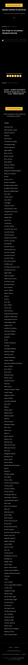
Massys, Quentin (9, 436)
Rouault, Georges (9, 529)
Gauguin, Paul (8, 325)
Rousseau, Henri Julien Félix (12, 532)
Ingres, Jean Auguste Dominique (13, 363)
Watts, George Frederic (10, 634)
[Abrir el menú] (14, 17)
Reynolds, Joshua (9, 512)
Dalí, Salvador (8, 244)
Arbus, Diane (7, 138)
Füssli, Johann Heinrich (10, 319)
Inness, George (8, 366)
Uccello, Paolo (8, 588)
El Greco (6, 299)
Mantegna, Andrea (9, 424)
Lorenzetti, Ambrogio (10, 401)
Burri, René (7, 194)
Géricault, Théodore (10, 331)
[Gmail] (20, 76)
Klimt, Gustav (8, 386)
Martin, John (7, 430)
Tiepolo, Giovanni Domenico (12, 573)
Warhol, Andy (8, 626)
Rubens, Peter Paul (9, 535)
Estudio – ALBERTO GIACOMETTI (14, 90)
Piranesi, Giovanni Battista (11, 483)
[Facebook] (8, 76)
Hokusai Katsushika (9, 357)
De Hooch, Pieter (9, 258)
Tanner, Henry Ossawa (10, 567)
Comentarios (8, 223)
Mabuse (6, 407)
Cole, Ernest (7, 220)
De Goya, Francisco (9, 255)
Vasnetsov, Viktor (9, 617)
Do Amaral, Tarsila (9, 281)
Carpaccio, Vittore (9, 206)
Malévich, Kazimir (9, 416)
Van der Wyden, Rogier (10, 599)
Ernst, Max (7, 302)
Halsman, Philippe (9, 351)
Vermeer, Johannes (9, 623)
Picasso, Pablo (8, 480)
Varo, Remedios (8, 614)
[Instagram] (18, 76)
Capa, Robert (8, 200)
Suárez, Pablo (8, 564)
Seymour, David (8, 547)
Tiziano (6, 579)
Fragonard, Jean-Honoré (11, 314)
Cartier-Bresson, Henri (10, 208)
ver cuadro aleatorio (14, 5)
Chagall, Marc (8, 217)
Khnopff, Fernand (9, 381)
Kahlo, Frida (7, 372)
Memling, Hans (8, 442)
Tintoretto (7, 576)
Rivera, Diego (8, 515)
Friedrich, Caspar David (10, 316)
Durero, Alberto (8, 290)
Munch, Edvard (8, 462)
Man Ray (6, 419)
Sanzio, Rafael (8, 544)
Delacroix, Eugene (9, 276)
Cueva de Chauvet (9, 232)
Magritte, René (8, 413)
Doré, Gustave (8, 287)
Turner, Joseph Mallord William (13, 585)
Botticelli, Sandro (9, 168)
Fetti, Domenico (8, 311)
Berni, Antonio (8, 159)
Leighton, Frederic (9, 395)
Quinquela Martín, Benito (11, 500)
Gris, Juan (7, 346)
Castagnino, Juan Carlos (11, 211)
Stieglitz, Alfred (8, 561)
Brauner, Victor (8, 179)
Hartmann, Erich (9, 354)
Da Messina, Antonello (10, 238)
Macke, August (8, 410)
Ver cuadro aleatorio (14, 108)
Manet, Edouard (8, 421)
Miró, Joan (7, 451)
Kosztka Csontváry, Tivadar (11, 389)
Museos (6, 468)
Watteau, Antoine (9, 631)
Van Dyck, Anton (8, 602)
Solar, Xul (6, 550)
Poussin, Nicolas (8, 491)
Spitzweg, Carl (8, 559)
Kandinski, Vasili (8, 375)
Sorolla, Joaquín (8, 553)
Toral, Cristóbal (8, 582)
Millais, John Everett (9, 445)
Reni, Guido (7, 503)
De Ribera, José (8, 264)
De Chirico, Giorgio (9, 252)
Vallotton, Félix (8, 594)
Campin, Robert (8, 197)
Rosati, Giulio (8, 524)
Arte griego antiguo (9, 144)
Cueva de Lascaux (9, 235)
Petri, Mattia (7, 477)
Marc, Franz (7, 427)
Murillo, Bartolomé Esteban (12, 465)
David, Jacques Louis (10, 249)
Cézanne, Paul (8, 214)
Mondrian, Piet (8, 456)
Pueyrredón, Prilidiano (10, 497)
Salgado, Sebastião (9, 541)
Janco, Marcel (8, 369)
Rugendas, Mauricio (9, 538)
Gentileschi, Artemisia (10, 328)
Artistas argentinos (9, 147)
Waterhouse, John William (11, 629)
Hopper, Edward (8, 360)
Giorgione (7, 337)
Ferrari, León (7, 308)
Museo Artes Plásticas (14, 10)
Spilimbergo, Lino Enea (10, 556)
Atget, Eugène (8, 150)
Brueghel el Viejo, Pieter (11, 188)
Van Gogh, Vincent (9, 608)
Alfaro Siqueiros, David (10, 130)
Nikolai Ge (7, 471)
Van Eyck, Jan (7, 605)
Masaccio (6, 433)
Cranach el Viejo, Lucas (10, 229)
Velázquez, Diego (9, 620)
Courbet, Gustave (9, 226)
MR (19, 659)
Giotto (6, 340)
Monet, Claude (8, 459)
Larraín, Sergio (8, 392)
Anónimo (6, 136)
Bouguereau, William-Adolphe (12, 171)
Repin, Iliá (7, 509)
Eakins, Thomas (8, 293)
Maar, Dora (7, 404)
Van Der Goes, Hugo (10, 596)
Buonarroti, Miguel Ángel (11, 191)
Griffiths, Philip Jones (10, 343)
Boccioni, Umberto (9, 165)
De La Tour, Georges (10, 261)
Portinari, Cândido (9, 489)
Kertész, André (8, 378)
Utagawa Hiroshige (9, 591)
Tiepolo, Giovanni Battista (11, 570)
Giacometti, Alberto (9, 334)
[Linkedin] (13, 76)
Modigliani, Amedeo (9, 453)
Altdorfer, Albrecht (9, 133)
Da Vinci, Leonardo (9, 241)
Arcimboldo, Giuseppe (10, 141)
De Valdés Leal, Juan (9, 270)
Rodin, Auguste (8, 518)
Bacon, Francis (12, 26)
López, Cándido (8, 398)
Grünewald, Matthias (10, 348)
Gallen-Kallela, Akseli (10, 322)
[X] (10, 76)
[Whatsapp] (15, 76)
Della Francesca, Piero (10, 278)
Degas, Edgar (8, 273)
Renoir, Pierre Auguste (10, 506)
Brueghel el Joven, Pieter (11, 185)
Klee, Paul (7, 383)
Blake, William (8, 162)
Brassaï (6, 176)
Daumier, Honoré (9, 246)
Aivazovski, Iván (8, 127)
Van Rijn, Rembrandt (10, 611)
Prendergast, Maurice (10, 494)
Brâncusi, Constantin (10, 173)
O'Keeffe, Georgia (9, 474)
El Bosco (6, 296)
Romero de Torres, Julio (10, 521)
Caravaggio (7, 203)
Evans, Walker (8, 305)
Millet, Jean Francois (9, 448)
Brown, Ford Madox (9, 182)
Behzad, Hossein (9, 156)
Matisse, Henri (8, 439)
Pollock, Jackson (8, 486)
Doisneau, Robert (9, 284)
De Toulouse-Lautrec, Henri (12, 267)
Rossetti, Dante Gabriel (10, 526)
